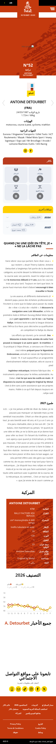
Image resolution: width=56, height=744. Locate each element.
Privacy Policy (15, 724)
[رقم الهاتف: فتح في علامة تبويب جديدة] (12, 689)
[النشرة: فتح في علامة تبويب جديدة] (18, 689)
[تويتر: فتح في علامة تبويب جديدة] (44, 689)
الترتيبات (34, 705)
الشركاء (18, 713)
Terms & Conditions (15, 728)
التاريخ (40, 724)
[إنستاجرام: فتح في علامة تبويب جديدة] (31, 689)
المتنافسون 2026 (20, 705)
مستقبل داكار (13, 709)
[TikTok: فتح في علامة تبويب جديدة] (25, 689)
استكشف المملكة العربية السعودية (35, 709)
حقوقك (15, 732)
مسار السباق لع (47, 705)
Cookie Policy (40, 728)
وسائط (40, 732)
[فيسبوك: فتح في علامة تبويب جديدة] (38, 689)
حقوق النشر (49, 741)
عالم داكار (6, 705)
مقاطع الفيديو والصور (33, 713)
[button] (10, 3)
